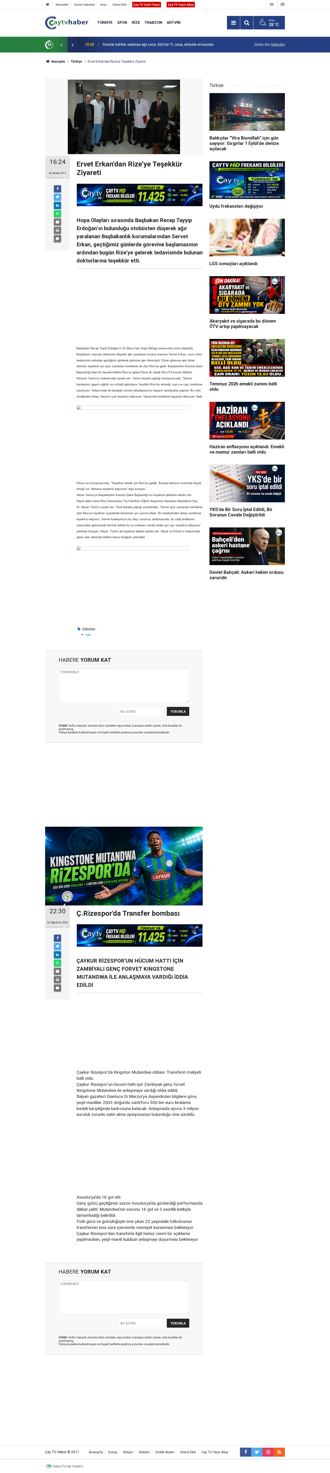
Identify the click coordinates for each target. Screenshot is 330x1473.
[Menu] (233, 23)
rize (88, 635)
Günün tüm (269, 44)
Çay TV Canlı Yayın (146, 4)
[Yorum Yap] (57, 238)
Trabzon (153, 22)
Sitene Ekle (119, 4)
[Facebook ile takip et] (245, 1452)
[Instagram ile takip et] (268, 1452)
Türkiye (105, 22)
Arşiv (103, 4)
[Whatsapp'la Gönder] (57, 213)
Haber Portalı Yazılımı (68, 1466)
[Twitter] (57, 197)
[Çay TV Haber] (66, 22)
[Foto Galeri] (282, 4)
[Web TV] (271, 4)
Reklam (144, 1452)
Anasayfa (96, 1452)
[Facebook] (57, 188)
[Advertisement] (140, 306)
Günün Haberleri (84, 4)
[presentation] (61, 44)
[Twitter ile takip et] (256, 1452)
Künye (112, 1452)
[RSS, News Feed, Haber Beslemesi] (279, 1452)
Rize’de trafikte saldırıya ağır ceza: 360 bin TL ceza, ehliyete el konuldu (158, 44)
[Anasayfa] (47, 4)
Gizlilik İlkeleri (164, 1452)
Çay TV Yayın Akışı (181, 4)
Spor (122, 22)
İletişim (128, 1452)
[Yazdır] (57, 230)
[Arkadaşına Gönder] (57, 222)
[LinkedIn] (57, 205)
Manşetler (62, 4)
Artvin (173, 22)
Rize (136, 22)
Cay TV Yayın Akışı (215, 1452)
